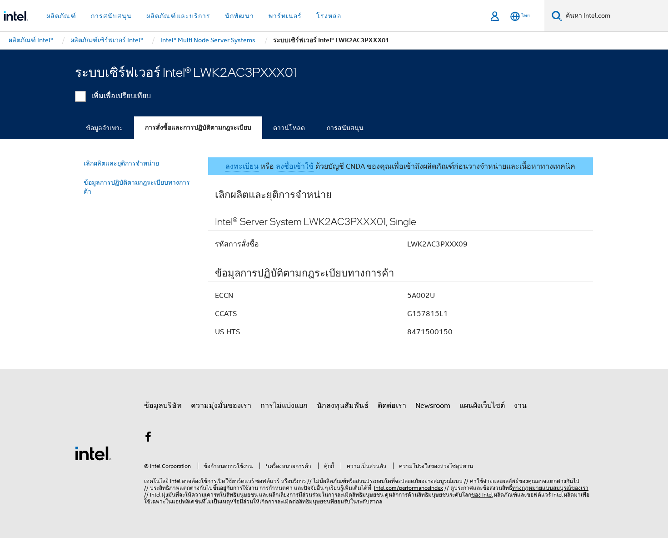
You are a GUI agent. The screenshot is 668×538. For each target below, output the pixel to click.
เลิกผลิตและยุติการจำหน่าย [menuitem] (121, 163)
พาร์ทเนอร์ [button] (285, 16)
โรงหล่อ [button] (328, 16)
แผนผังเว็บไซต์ (482, 405)
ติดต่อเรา (392, 405)
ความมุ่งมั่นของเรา (221, 405)
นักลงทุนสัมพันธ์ (343, 405)
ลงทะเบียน (242, 166)
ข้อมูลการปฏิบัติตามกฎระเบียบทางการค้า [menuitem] (137, 187)
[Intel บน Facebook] (148, 438)
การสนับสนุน (345, 128)
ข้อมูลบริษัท (163, 405)
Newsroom (432, 405)
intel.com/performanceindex (408, 487)
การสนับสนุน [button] (111, 16)
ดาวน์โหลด (289, 128)
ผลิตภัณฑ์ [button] (61, 16)
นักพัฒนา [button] (239, 16)
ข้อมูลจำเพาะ (104, 128)
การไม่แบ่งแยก (284, 405)
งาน (520, 405)
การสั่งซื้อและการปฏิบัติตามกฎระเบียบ (198, 127)
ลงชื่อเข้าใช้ (295, 166)
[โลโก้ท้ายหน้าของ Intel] (93, 453)
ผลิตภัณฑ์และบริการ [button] (178, 16)
